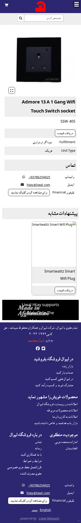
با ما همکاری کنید (31, 454)
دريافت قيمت (65, 133)
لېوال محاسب (36, 340)
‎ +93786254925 (39, 177)
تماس (38, 442)
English (45, 510)
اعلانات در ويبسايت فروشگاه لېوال (57, 404)
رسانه (38, 448)
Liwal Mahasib (49, 518)
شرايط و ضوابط (32, 461)
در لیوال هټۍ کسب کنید (59, 379)
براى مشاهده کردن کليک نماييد (29, 192)
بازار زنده (67, 366)
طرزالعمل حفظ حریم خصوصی (24, 467)
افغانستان (72, 448)
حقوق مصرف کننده (31, 473)
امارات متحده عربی (66, 442)
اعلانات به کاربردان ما (65, 416)
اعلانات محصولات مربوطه (62, 410)
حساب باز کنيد (64, 372)
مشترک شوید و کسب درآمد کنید (54, 385)
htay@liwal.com (38, 185)
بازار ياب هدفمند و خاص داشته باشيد (56, 423)
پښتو (35, 510)
